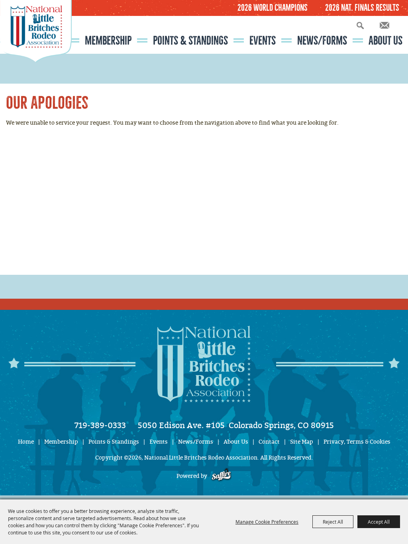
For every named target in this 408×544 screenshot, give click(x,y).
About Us (385, 40)
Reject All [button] (333, 522)
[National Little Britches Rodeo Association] (36, 46)
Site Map (301, 441)
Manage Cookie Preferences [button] (266, 522)
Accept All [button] (379, 522)
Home (26, 441)
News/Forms (322, 40)
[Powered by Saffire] (221, 476)
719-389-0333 (100, 425)
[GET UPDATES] (384, 25)
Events (262, 40)
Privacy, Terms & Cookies (357, 441)
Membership (108, 40)
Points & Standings (190, 40)
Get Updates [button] (384, 25)
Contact (269, 441)
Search (360, 25)
